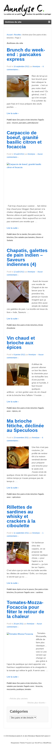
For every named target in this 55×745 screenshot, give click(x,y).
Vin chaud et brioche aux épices (21, 342)
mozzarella (11, 689)
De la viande (22, 234)
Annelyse (36, 66)
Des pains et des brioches (27, 120)
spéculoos (16, 497)
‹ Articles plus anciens (18, 698)
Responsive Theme (18, 743)
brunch (15, 123)
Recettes (17, 35)
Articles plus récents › (36, 703)
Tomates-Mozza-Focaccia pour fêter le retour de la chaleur (25, 609)
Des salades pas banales (25, 237)
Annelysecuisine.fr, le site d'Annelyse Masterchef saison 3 (29, 736)
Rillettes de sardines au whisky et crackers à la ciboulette (21, 516)
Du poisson (19, 592)
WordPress (47, 743)
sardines (39, 592)
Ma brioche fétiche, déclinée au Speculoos (25, 425)
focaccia (39, 686)
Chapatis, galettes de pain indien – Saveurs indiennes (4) (27, 257)
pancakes (23, 123)
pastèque (20, 689)
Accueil (10, 35)
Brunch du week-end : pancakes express (26, 54)
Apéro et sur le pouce (25, 589)
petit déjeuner (32, 123)
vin (19, 411)
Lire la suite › (13, 113)
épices (15, 411)
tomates (28, 689)
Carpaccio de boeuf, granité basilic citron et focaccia (24, 139)
